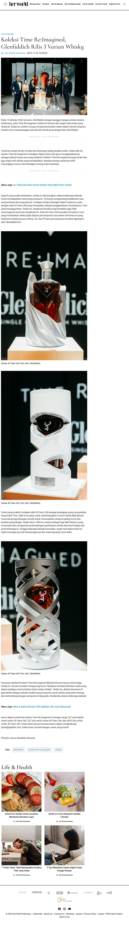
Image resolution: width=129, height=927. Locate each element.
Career (101, 914)
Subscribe (37, 914)
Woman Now (35, 4)
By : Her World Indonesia (13, 53)
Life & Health (88, 4)
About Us (48, 914)
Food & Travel (101, 4)
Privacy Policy (90, 914)
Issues (79, 914)
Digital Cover (114, 4)
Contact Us (59, 914)
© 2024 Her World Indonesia (18, 914)
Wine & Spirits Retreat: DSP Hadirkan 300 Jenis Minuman (41, 706)
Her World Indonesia (23, 821)
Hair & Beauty (57, 4)
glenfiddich (18, 749)
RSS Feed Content (114, 914)
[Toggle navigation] (5, 4)
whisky (58, 749)
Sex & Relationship (72, 4)
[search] (124, 4)
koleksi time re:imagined (39, 749)
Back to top (64, 917)
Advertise (70, 914)
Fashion (45, 4)
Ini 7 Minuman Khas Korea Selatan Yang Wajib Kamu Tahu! (42, 185)
